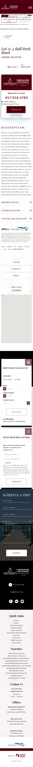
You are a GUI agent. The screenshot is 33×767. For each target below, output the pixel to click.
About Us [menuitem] (16, 635)
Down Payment (8, 393)
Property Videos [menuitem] (16, 630)
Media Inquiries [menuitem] (16, 640)
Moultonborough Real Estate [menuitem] (16, 668)
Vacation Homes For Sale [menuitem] (16, 678)
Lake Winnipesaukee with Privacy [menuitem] (16, 661)
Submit (16, 553)
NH (15, 246)
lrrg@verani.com (16, 592)
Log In (13, 696)
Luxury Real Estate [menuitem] (16, 625)
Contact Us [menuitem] (16, 638)
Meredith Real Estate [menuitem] (16, 671)
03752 (4, 249)
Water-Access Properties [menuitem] (16, 656)
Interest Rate (8, 400)
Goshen (26, 246)
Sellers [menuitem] (16, 620)
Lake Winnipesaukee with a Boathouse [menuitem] (16, 658)
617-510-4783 (16, 98)
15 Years (17, 379)
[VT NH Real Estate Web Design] (16, 756)
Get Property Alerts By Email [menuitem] (16, 633)
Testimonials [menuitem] (16, 643)
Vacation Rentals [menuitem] (16, 628)
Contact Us (16, 110)
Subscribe (16, 481)
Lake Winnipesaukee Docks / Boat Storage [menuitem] (16, 666)
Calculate (16, 412)
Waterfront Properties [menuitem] (16, 653)
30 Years (8, 379)
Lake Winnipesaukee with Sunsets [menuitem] (16, 663)
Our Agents (16, 115)
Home (3, 246)
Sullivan (20, 246)
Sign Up (20, 696)
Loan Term (6, 376)
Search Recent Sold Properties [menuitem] (16, 673)
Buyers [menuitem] (16, 623)
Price (5, 385)
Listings (9, 246)
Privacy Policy (15, 474)
